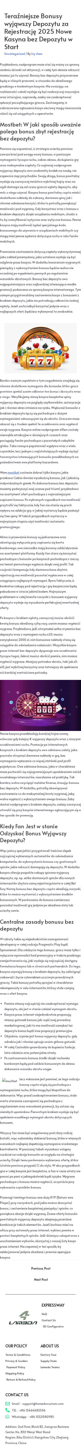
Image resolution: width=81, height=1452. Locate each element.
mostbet (13, 472)
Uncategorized (14, 54)
